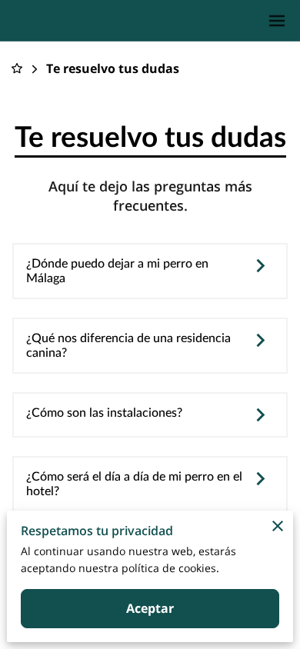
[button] (150, 271)
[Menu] (277, 20)
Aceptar (150, 608)
